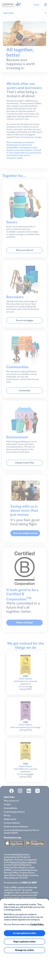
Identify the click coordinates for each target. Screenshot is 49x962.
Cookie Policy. (37, 924)
